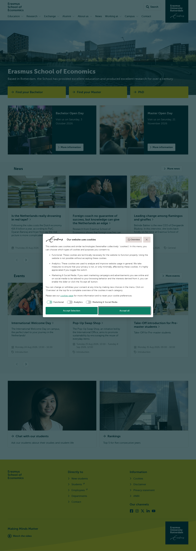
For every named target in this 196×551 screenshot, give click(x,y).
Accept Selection (71, 311)
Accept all (125, 311)
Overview (135, 239)
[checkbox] (55, 302)
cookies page (66, 296)
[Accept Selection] (147, 240)
